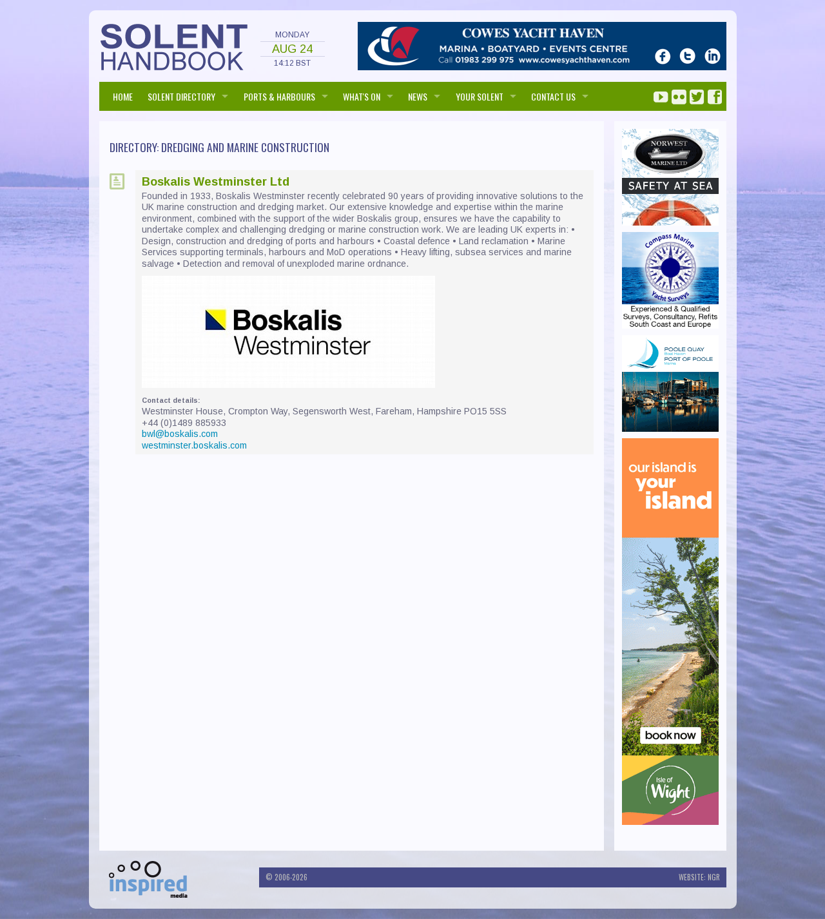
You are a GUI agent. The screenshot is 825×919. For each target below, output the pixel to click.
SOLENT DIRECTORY (181, 96)
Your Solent (479, 96)
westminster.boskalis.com (194, 445)
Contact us (553, 96)
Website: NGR (699, 877)
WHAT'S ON (361, 96)
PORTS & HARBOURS (279, 96)
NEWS (417, 96)
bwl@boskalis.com (180, 434)
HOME (123, 96)
